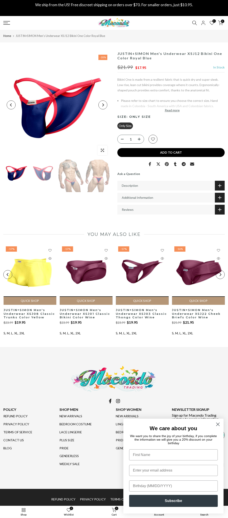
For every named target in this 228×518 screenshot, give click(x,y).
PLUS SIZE (66, 440)
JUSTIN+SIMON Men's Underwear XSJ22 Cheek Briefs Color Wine (196, 313)
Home (7, 36)
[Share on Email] (192, 164)
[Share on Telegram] (184, 164)
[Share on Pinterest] (167, 164)
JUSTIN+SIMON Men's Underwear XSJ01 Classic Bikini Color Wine (84, 313)
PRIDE (64, 448)
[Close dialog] (218, 424)
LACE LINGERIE (70, 432)
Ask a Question (128, 174)
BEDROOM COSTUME (75, 424)
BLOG (7, 448)
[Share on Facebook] (150, 164)
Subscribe (173, 501)
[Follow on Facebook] (110, 401)
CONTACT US (13, 440)
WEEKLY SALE (69, 464)
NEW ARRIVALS (70, 416)
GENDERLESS (69, 456)
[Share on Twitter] (158, 164)
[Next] (102, 104)
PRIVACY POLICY (16, 424)
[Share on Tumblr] (175, 164)
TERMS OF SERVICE (17, 432)
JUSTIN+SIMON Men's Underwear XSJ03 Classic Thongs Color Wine (141, 313)
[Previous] (11, 104)
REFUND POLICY (15, 416)
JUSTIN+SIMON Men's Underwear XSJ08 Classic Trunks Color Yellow (29, 313)
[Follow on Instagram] (118, 401)
